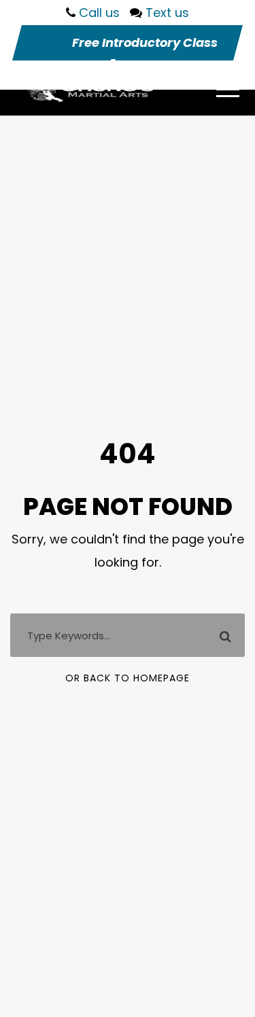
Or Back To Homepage (127, 678)
